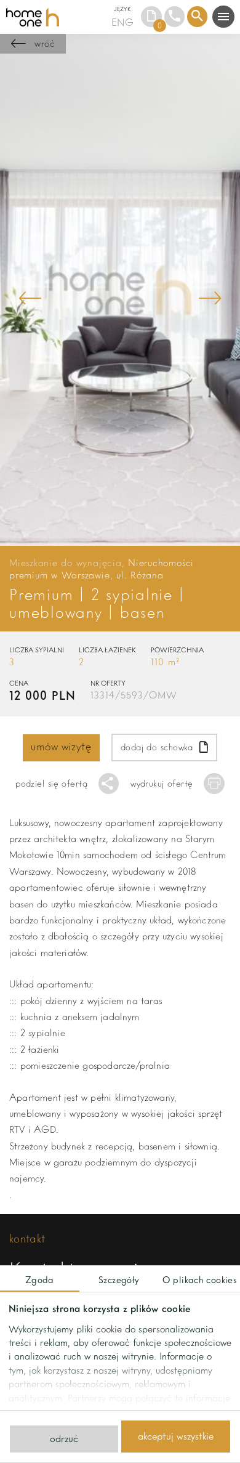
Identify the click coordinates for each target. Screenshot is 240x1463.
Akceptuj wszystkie (176, 1436)
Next (210, 297)
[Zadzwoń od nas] (174, 16)
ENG (122, 21)
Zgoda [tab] (39, 1279)
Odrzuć (64, 1438)
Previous (30, 297)
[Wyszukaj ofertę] (197, 16)
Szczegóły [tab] (118, 1279)
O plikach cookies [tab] (199, 1279)
